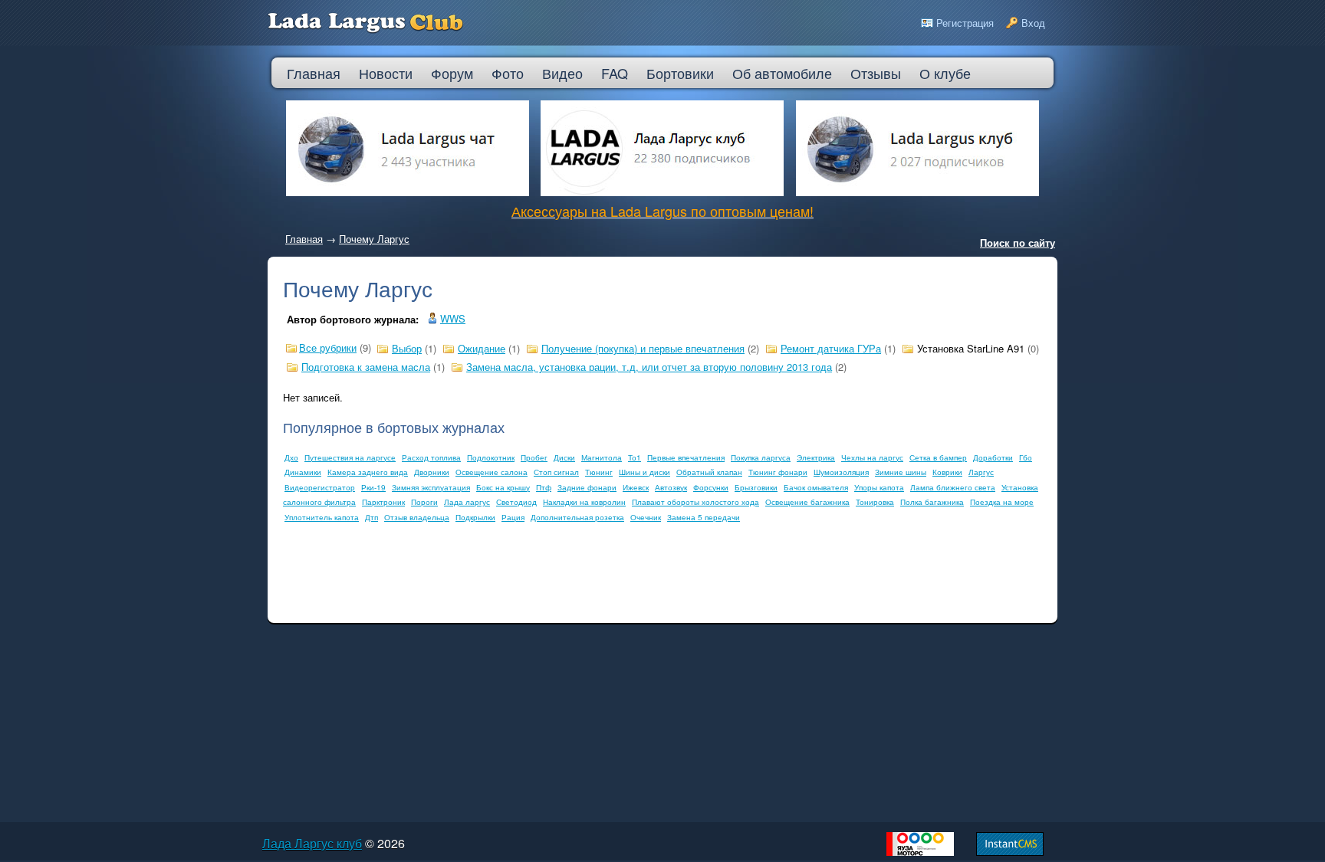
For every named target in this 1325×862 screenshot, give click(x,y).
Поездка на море (1002, 502)
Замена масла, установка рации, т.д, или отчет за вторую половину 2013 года (649, 366)
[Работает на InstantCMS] (1010, 851)
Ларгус (981, 472)
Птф (543, 487)
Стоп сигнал (556, 472)
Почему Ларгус (374, 238)
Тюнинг (599, 472)
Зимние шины (900, 472)
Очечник (645, 517)
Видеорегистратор (319, 487)
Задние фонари (586, 487)
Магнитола (601, 457)
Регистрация (965, 22)
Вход (1033, 22)
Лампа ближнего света (952, 487)
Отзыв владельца (416, 517)
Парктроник (383, 502)
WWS (452, 318)
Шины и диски (644, 472)
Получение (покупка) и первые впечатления (643, 348)
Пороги (424, 502)
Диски (564, 457)
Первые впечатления (686, 457)
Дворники (431, 472)
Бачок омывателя (816, 487)
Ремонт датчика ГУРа (831, 348)
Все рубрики (328, 347)
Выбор (407, 348)
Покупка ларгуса (761, 457)
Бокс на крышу (503, 487)
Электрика (816, 457)
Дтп (371, 517)
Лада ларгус (467, 502)
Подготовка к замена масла (365, 366)
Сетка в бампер (938, 457)
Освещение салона (491, 472)
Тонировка (875, 502)
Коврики (947, 472)
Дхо (291, 457)
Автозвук (671, 487)
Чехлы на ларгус (872, 457)
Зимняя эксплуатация (431, 487)
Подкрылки (475, 517)
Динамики (302, 472)
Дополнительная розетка (577, 517)
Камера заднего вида (367, 472)
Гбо (1025, 457)
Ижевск (636, 487)
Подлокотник (491, 457)
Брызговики (756, 487)
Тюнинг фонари (777, 472)
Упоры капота (879, 487)
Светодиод (516, 502)
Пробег (534, 457)
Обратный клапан (709, 472)
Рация (512, 517)
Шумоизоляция (841, 472)
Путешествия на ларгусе (350, 457)
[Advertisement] (562, 573)
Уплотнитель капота (321, 517)
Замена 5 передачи (703, 517)
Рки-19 (373, 487)
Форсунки (710, 487)
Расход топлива (431, 457)
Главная (304, 238)
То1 (634, 457)
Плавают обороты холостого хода (695, 502)
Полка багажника (932, 502)
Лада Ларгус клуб (312, 843)
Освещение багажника (807, 502)
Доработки (993, 457)
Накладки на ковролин (584, 502)
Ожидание (481, 348)
